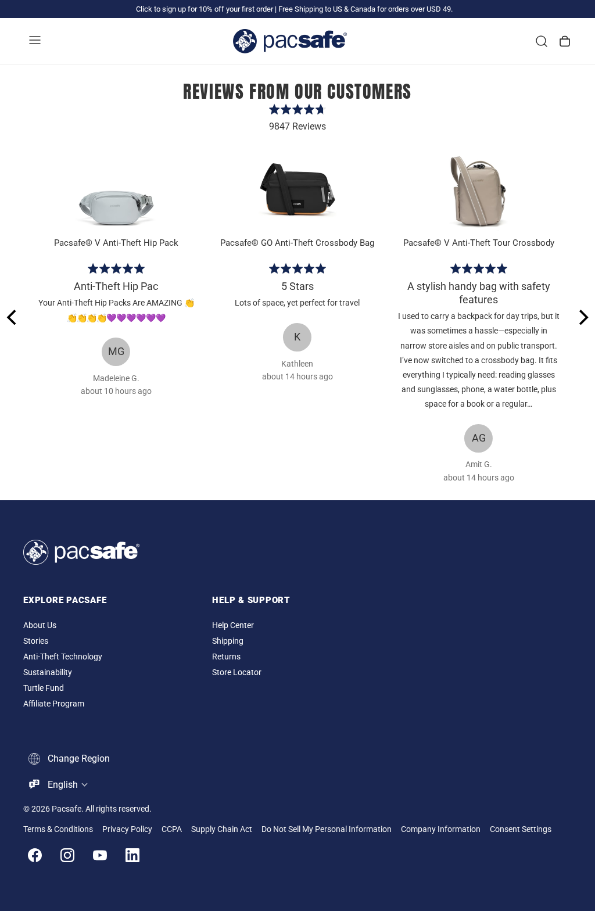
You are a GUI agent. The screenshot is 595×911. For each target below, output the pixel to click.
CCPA (172, 829)
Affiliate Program (53, 704)
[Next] (582, 317)
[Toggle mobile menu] (34, 41)
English (63, 784)
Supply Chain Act (221, 829)
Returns (226, 657)
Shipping (227, 641)
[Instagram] (67, 855)
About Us (39, 625)
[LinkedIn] (132, 855)
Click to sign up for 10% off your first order (204, 9)
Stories (35, 641)
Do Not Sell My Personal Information (326, 829)
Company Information (441, 829)
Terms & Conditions (58, 829)
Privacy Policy (127, 829)
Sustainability (47, 672)
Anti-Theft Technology (62, 657)
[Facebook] (34, 855)
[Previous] (13, 317)
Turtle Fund (43, 688)
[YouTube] (100, 855)
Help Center (233, 625)
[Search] (542, 41)
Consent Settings (520, 829)
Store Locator (236, 672)
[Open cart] (565, 41)
